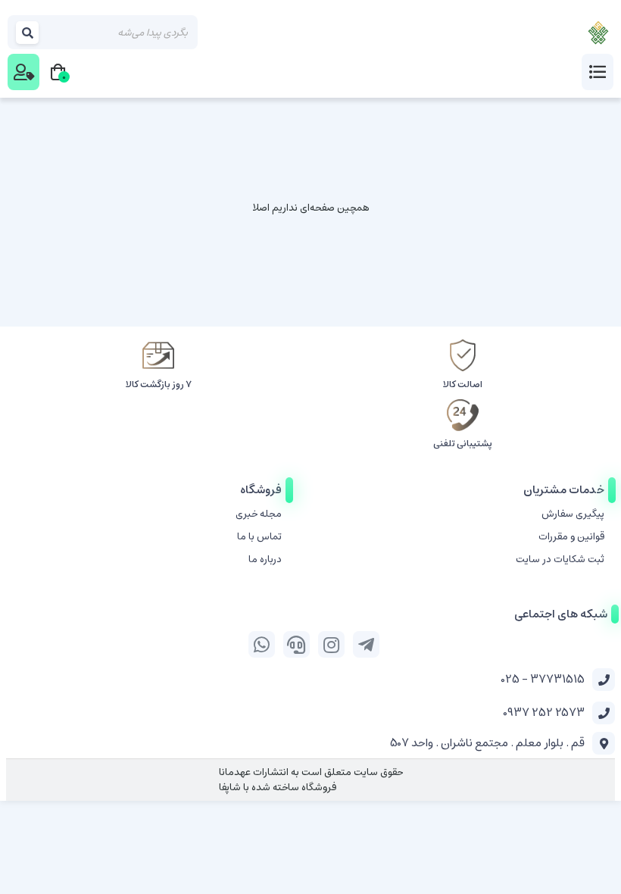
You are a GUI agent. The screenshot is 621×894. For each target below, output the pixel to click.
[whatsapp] (261, 644)
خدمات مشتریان (563, 490)
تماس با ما (259, 536)
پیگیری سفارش (572, 514)
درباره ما (265, 559)
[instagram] (331, 644)
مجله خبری (259, 514)
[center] (28, 32)
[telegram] (366, 644)
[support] (296, 644)
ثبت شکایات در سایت (560, 559)
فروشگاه (261, 490)
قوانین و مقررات (571, 536)
